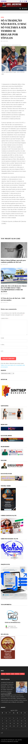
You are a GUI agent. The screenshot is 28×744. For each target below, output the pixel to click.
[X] (22, 1)
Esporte (8, 673)
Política (22, 673)
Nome (2, 338)
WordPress (10, 741)
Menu (25, 8)
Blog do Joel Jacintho (18, 702)
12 (14, 721)
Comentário (5, 318)
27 (17, 726)
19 (14, 723)
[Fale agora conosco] (14, 583)
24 (6, 726)
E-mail (2, 344)
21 (21, 723)
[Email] (26, 1)
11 (10, 721)
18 (10, 723)
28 (21, 726)
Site (2, 351)
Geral (2, 17)
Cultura (3, 673)
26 (14, 726)
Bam (17, 741)
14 (21, 721)
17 (6, 723)
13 (17, 721)
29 (25, 726)
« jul (2, 732)
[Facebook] (20, 1)
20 (17, 723)
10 (6, 721)
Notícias (17, 673)
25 (10, 726)
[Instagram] (24, 1)
